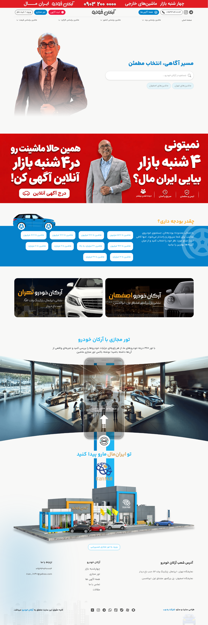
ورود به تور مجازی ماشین (104, 408)
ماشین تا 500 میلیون (120, 235)
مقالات (96, 590)
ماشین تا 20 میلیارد (95, 257)
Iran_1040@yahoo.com (39, 574)
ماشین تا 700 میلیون (62, 235)
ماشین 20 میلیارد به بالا (90, 246)
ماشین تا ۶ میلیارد (62, 246)
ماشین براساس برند (153, 20)
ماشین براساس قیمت (28, 20)
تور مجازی (40, 12)
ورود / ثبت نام (24, 12)
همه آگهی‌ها (146, 12)
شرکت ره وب (169, 609)
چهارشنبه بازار (92, 569)
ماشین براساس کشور (112, 20)
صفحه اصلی (187, 20)
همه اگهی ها (92, 579)
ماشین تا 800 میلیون (33, 235)
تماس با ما (94, 585)
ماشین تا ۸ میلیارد (37, 246)
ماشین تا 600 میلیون (91, 235)
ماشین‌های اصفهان (158, 86)
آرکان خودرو (27, 610)
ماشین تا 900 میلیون (120, 246)
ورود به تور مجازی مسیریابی (104, 547)
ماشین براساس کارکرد (70, 20)
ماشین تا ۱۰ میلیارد (121, 257)
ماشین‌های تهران (183, 86)
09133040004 (173, 12)
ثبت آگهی (55, 12)
